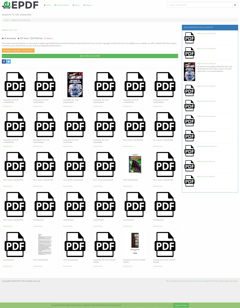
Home (48, 5)
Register (88, 5)
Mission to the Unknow (206, 161)
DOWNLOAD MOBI (91, 56)
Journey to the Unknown (207, 146)
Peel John (13, 30)
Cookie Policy (232, 281)
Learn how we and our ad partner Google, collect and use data (147, 305)
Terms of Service (193, 281)
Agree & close (181, 305)
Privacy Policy (180, 281)
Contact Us (221, 281)
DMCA (213, 281)
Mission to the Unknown (20, 20)
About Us (170, 281)
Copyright (205, 281)
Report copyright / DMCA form (19, 50)
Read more (7, 106)
